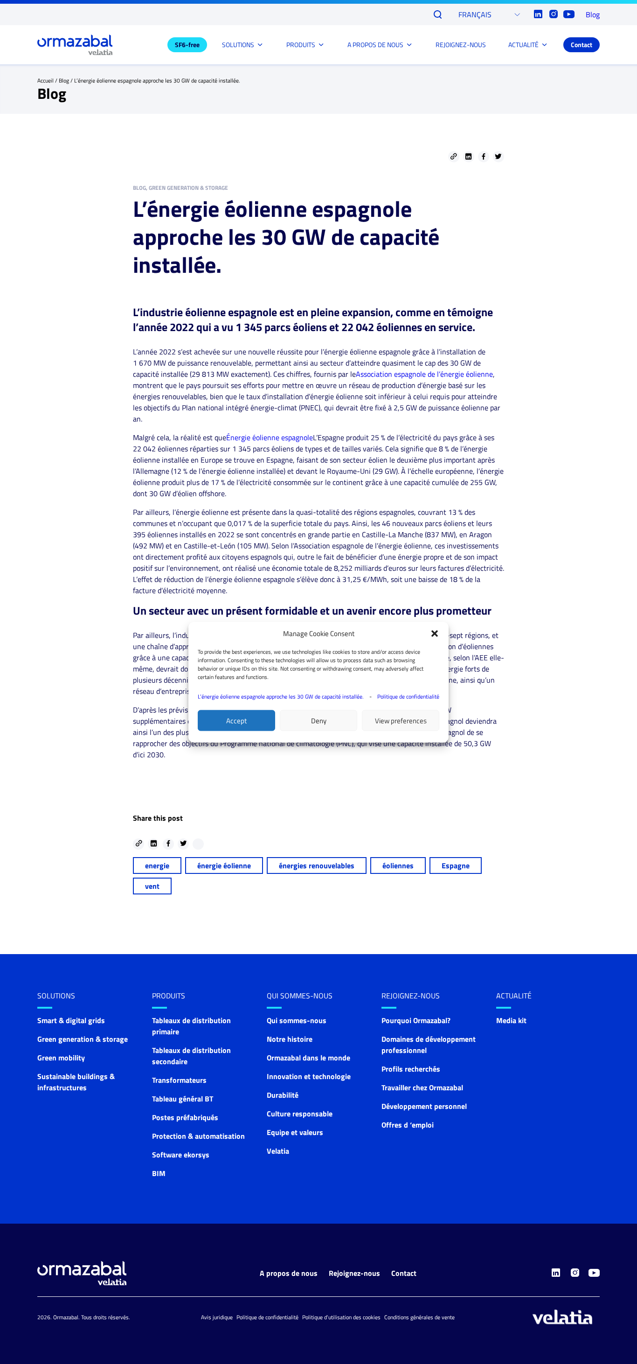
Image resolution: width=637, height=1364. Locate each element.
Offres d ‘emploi (407, 1124)
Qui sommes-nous (299, 995)
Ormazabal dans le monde (308, 1057)
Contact (581, 44)
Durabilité (282, 1095)
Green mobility (61, 1057)
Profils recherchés (410, 1068)
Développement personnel (424, 1106)
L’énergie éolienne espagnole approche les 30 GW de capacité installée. (281, 696)
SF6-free (187, 44)
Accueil (45, 80)
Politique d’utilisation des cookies (341, 1317)
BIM (159, 1173)
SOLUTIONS (238, 44)
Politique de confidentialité (408, 696)
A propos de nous (289, 1273)
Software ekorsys (180, 1154)
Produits (168, 995)
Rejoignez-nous (354, 1273)
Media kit (511, 1020)
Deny (318, 720)
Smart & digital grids (71, 1020)
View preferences (401, 720)
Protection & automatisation (198, 1136)
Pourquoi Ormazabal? (415, 1020)
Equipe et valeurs (295, 1132)
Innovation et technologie (309, 1076)
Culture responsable (299, 1113)
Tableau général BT (182, 1098)
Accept (236, 720)
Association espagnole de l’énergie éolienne (424, 374)
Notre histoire (289, 1039)
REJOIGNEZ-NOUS (461, 44)
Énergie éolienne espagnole (269, 437)
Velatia (278, 1150)
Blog (593, 14)
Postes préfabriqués (185, 1117)
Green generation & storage (82, 1039)
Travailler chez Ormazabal (422, 1087)
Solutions (56, 995)
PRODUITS (300, 44)
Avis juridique (217, 1317)
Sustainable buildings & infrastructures (76, 1082)
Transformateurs (179, 1080)
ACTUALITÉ (523, 44)
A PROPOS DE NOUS (375, 44)
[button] (434, 633)
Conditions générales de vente (419, 1317)
